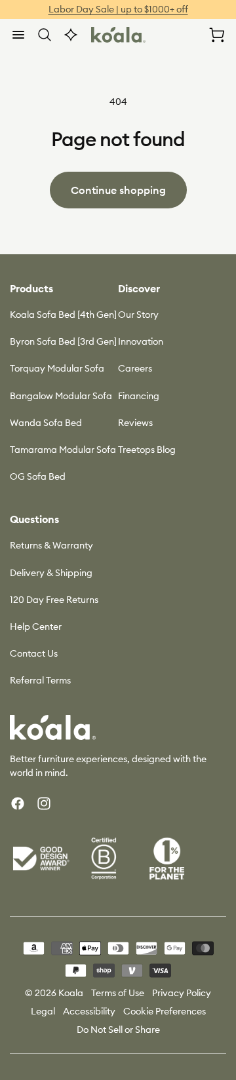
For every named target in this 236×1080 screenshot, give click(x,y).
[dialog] (18, 35)
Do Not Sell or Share (118, 1029)
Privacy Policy (181, 993)
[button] (18, 35)
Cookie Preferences (164, 1011)
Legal (43, 1011)
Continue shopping (118, 190)
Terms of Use (117, 993)
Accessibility (89, 1011)
